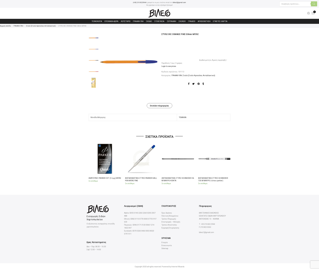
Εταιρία (164, 242)
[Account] (308, 13)
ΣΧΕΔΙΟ (149, 21)
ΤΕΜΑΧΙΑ (182, 117)
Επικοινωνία (166, 245)
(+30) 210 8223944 (139, 2)
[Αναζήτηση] (314, 3)
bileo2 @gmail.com (206, 232)
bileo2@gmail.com (179, 2)
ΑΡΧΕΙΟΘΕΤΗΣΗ (204, 21)
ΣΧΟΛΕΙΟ (182, 21)
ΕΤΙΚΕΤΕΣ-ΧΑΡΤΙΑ (220, 21)
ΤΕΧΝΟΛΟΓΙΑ (97, 21)
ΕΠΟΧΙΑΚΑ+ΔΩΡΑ (111, 21)
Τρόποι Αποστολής (169, 225)
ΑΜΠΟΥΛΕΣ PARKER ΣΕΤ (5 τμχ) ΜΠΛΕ (105, 178)
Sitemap (164, 248)
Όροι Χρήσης (166, 213)
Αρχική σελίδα (5, 26)
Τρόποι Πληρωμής (168, 219)
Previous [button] (106, 61)
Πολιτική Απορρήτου (169, 216)
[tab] (159, 105)
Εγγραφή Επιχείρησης (170, 228)
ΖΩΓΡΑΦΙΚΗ (171, 21)
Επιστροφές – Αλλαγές (170, 222)
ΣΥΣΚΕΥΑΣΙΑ (159, 21)
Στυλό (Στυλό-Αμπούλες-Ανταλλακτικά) (41, 26)
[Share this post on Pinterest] (199, 84)
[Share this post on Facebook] (188, 84)
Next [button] (153, 61)
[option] (129, 62)
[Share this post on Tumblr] (203, 84)
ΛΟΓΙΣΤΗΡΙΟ (125, 21)
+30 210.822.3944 (208, 224)
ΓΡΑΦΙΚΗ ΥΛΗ (138, 21)
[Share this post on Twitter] (193, 84)
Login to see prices (168, 66)
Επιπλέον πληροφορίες (159, 106)
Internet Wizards (177, 267)
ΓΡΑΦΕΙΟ (191, 21)
